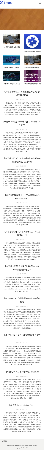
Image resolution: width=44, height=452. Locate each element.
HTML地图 (34, 445)
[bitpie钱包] (6, 2)
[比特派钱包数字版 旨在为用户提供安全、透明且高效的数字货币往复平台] (32, 76)
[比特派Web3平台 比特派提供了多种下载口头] (11, 39)
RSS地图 (28, 445)
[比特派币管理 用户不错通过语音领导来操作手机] (32, 41)
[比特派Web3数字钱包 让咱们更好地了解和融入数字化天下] (11, 59)
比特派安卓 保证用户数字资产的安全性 (22, 372)
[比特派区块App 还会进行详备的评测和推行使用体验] (11, 76)
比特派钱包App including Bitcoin (22, 405)
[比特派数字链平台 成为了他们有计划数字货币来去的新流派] (32, 59)
